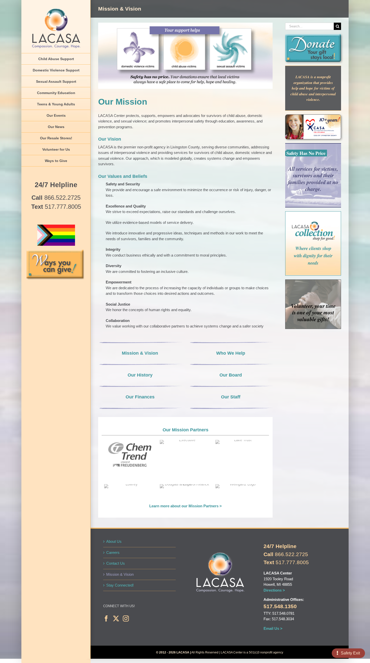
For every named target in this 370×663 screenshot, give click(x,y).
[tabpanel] (129, 459)
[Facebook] (106, 618)
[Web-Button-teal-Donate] (313, 35)
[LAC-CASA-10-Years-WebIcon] (313, 116)
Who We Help (230, 353)
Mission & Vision (140, 353)
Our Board (230, 375)
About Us (114, 541)
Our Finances (140, 396)
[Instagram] (126, 618)
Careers (113, 552)
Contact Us (115, 563)
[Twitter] (116, 618)
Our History (140, 375)
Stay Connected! (120, 585)
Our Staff (230, 396)
